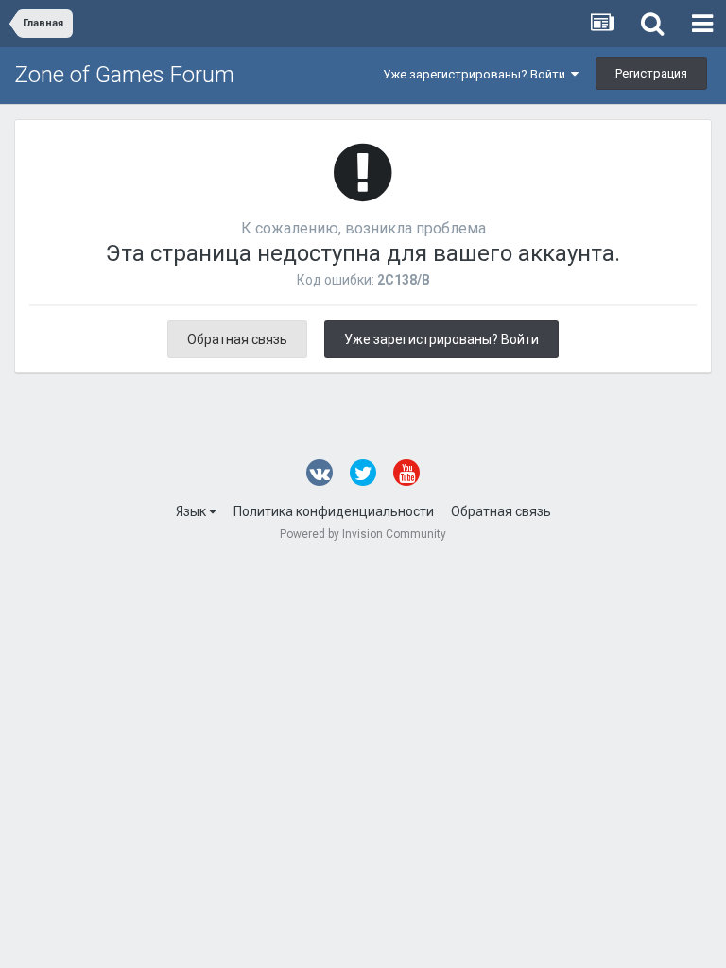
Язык (192, 511)
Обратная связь (237, 339)
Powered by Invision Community (363, 534)
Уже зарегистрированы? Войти (477, 74)
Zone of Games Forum (124, 74)
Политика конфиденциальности (333, 511)
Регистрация (651, 73)
